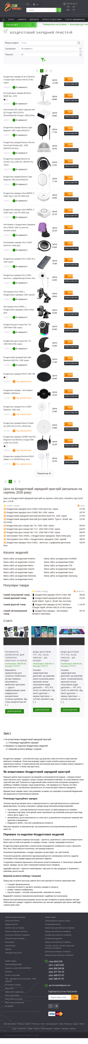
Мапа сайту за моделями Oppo (18, 572)
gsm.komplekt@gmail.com (59, 985)
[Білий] (7, 100)
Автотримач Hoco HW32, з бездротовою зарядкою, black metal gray (19, 310)
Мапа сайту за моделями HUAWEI (60, 559)
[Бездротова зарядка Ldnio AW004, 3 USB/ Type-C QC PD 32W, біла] (44, 213)
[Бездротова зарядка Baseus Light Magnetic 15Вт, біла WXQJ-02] (44, 181)
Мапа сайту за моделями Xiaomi (18, 569)
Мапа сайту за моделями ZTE (58, 565)
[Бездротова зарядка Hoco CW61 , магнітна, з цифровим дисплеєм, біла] (44, 279)
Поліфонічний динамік (53, 938)
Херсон (37, 1028)
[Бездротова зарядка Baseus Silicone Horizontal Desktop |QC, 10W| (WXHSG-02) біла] (44, 148)
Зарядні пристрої (11, 924)
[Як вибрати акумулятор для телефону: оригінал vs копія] (16, 635)
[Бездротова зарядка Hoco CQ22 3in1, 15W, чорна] (44, 263)
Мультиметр (9, 942)
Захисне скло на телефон (15, 928)
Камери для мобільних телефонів (57, 931)
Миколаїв (68, 1023)
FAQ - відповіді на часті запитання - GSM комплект (20, 980)
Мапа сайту (9, 988)
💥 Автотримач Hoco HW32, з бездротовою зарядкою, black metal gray (37, 536)
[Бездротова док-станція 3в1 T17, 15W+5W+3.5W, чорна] (44, 345)
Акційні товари (10, 961)
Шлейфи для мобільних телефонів (58, 935)
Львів (61, 1023)
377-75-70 (56, 972)
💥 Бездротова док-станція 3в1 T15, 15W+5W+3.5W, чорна (31, 532)
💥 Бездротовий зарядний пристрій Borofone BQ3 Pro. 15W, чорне (35, 516)
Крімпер (8, 949)
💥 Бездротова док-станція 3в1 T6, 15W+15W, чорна (28, 525)
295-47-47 (56, 978)
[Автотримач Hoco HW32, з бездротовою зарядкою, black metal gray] (44, 312)
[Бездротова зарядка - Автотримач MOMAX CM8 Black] (44, 394)
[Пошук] (58, 10)
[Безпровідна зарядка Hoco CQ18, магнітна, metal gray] (44, 246)
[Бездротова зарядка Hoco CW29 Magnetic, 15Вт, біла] (44, 411)
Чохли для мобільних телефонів (17, 935)
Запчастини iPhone (12, 921)
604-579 (55, 961)
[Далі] (51, 70)
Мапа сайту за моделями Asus (58, 572)
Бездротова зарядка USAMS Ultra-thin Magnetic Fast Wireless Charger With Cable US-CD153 (20, 440)
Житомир (35, 1023)
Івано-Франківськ (9, 1023)
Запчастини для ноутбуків (14, 938)
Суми (15, 1028)
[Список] (80, 52)
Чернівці (65, 1028)
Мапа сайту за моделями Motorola (19, 576)
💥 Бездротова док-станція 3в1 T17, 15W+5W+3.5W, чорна (31, 529)
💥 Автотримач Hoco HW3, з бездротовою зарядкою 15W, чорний (34, 539)
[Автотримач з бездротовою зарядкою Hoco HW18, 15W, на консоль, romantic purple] (44, 230)
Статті (11, 19)
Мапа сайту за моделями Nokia (59, 562)
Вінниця (21, 1023)
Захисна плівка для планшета (16, 931)
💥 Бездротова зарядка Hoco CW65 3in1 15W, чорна (28, 512)
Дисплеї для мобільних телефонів (58, 951)
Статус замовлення (75, 19)
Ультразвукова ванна (53, 924)
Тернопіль (22, 1028)
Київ (42, 1023)
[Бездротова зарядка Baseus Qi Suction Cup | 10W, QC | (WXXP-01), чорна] (44, 164)
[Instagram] (50, 1006)
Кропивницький (51, 1023)
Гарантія (22, 19)
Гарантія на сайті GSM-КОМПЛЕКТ (18, 968)
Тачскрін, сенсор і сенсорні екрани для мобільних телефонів (59, 947)
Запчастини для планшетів (15, 917)
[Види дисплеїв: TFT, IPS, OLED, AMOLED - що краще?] (44, 635)
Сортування (10, 49)
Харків (30, 1028)
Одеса (75, 1023)
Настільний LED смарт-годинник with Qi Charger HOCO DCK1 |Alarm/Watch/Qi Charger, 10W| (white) (19, 113)
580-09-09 (56, 968)
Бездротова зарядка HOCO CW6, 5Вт (19, 374)
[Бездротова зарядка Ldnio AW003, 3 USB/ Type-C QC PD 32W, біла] (44, 197)
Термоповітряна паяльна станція (57, 921)
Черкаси (57, 1028)
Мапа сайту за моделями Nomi (18, 579)
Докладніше (14, 711)
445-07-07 (56, 975)
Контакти (34, 19)
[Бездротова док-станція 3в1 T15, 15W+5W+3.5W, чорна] (44, 328)
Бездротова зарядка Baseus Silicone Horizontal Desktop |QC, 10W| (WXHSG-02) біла (19, 145)
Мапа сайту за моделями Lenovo (19, 562)
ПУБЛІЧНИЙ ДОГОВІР (13, 964)
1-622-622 (56, 965)
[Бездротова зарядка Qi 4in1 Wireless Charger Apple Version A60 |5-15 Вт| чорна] (44, 82)
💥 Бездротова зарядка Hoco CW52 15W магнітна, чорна (30, 509)
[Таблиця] (80, 48)
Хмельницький (46, 1028)
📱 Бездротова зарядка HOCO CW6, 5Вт (51, 595)
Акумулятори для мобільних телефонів (59, 928)
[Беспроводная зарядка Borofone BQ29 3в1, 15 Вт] (44, 98)
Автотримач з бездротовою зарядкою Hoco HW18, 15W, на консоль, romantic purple (19, 227)
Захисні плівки (50, 917)
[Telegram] (56, 1006)
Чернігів (73, 1028)
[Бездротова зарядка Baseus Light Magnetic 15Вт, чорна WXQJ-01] (44, 131)
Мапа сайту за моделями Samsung (60, 576)
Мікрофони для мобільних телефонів (59, 955)
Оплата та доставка (52, 19)
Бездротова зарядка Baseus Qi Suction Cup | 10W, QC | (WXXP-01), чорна (18, 162)
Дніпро (28, 1023)
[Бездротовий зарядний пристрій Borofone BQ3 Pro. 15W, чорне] (44, 361)
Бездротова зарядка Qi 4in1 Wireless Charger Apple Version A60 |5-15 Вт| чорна (19, 80)
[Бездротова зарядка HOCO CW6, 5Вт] (44, 378)
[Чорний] (5, 100)
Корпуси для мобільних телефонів (58, 942)
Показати (9, 55)
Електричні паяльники (13, 953)
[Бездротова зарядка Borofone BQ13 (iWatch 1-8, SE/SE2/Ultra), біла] (44, 460)
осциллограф (10, 945)
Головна (3, 19)
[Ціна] (80, 55)
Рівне (82, 1023)
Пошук (79, 43)
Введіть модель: (11, 43)
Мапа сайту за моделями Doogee (60, 569)
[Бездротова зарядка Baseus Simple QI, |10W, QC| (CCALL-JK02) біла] (44, 427)
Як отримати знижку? (13, 985)
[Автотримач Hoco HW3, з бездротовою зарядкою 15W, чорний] (44, 295)
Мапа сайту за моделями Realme (19, 559)
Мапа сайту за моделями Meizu (18, 565)
